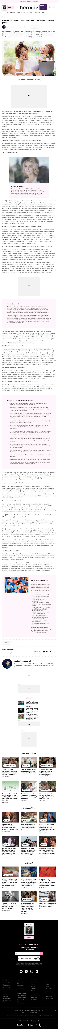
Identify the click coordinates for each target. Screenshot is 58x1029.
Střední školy (26, 789)
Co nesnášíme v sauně (21, 993)
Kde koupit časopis (49, 992)
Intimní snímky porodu (21, 988)
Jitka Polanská (24, 800)
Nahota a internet (27, 899)
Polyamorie (33, 995)
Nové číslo (6, 820)
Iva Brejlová (23, 774)
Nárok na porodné (6, 987)
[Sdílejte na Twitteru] (44, 651)
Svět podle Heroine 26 (43, 6)
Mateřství (33, 986)
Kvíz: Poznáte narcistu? (21, 997)
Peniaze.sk (27, 1015)
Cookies (16, 1010)
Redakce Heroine (5, 887)
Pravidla (21, 1010)
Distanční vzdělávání (46, 789)
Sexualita (33, 990)
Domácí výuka (34, 27)
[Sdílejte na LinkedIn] (47, 651)
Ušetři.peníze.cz (20, 1015)
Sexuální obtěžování (35, 982)
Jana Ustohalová (5, 776)
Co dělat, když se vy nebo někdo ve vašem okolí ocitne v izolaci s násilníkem (40, 599)
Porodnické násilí (8, 875)
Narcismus (33, 984)
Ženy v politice (34, 999)
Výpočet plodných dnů (7, 982)
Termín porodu (5, 996)
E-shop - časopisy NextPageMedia (45, 1015)
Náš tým (47, 984)
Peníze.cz (13, 1015)
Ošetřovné (5, 992)
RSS (42, 1010)
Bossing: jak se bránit (21, 1003)
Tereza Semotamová (6, 910)
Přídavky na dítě (6, 989)
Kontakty (47, 986)
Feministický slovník (50, 998)
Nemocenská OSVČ (6, 994)
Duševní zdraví (34, 997)
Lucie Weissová (42, 908)
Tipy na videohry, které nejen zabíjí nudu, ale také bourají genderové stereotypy (40, 617)
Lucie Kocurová (5, 802)
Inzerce (47, 982)
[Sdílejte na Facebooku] (40, 651)
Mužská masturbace (21, 991)
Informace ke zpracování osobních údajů (32, 1010)
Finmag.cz (8, 1015)
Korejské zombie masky (21, 995)
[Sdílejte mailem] (50, 651)
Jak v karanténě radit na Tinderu (39, 620)
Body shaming (34, 992)
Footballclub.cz (33, 1015)
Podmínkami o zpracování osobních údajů (33, 964)
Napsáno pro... (26, 765)
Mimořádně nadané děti (9, 765)
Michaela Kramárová (22, 661)
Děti (5, 789)
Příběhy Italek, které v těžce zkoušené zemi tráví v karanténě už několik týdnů (41, 609)
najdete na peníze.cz (41, 631)
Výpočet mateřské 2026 (7, 998)
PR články (47, 994)
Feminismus (33, 988)
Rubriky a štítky (49, 996)
